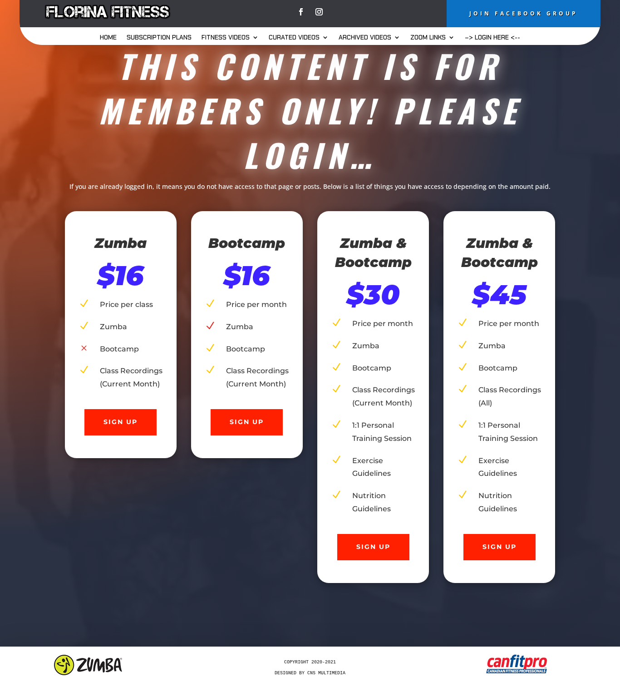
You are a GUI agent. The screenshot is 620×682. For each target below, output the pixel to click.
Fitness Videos (226, 37)
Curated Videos (294, 37)
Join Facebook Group (523, 13)
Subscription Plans (159, 37)
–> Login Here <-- (492, 37)
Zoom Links (428, 37)
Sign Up (120, 422)
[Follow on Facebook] (301, 12)
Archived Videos (365, 37)
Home (108, 37)
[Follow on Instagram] (319, 12)
